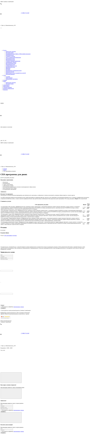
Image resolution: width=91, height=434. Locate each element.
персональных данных (19, 306)
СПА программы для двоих (10, 235)
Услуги (4, 170)
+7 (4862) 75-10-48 (25, 12)
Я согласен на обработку (13, 306)
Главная (5, 168)
